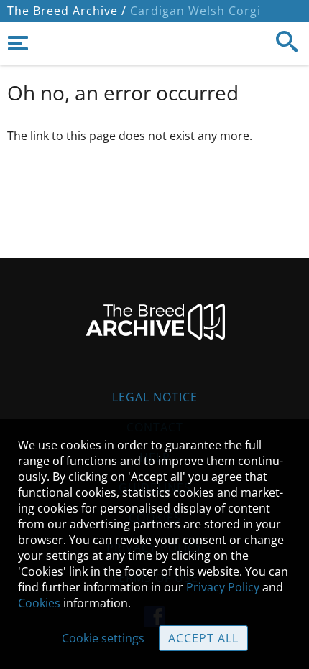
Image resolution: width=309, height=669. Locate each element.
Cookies (39, 603)
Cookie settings (103, 638)
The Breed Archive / (66, 11)
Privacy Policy (222, 587)
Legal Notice (155, 397)
